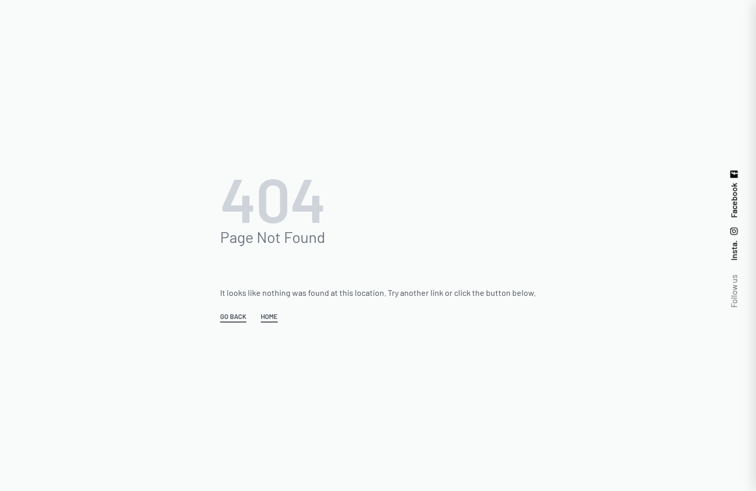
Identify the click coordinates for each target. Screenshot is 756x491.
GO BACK (233, 316)
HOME (269, 316)
